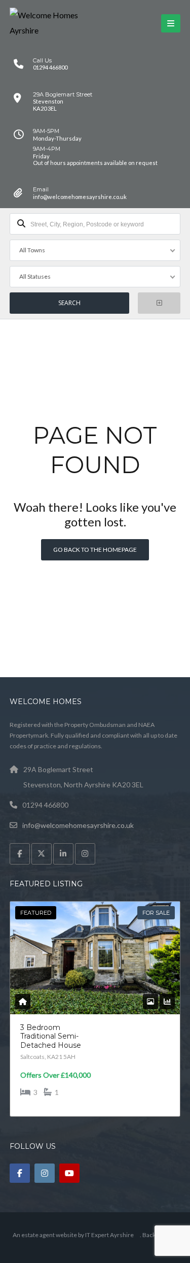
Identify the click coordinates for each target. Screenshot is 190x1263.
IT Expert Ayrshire (109, 1235)
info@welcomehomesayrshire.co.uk (78, 825)
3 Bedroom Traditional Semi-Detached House (50, 1036)
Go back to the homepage (95, 549)
